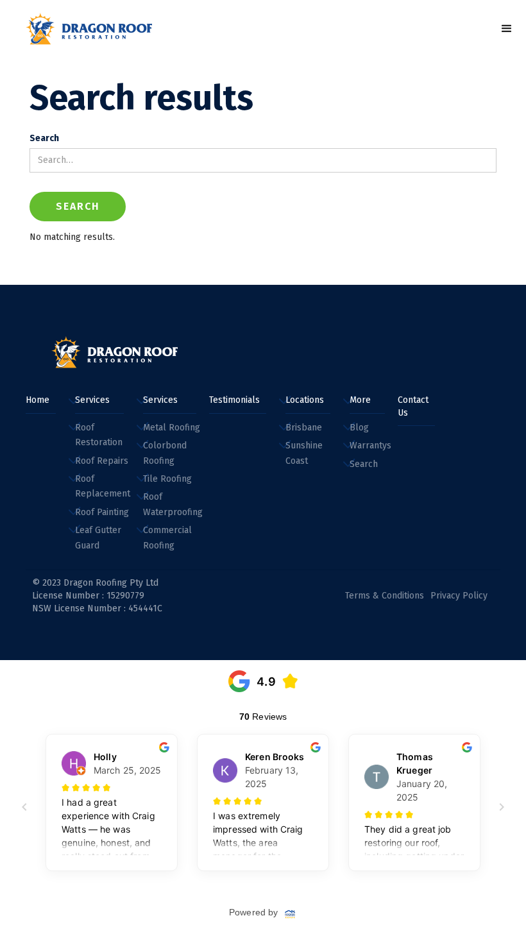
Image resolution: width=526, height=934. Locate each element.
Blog (359, 427)
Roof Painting (102, 512)
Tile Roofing (167, 478)
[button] (507, 29)
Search (44, 138)
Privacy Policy (459, 595)
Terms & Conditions (384, 595)
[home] (90, 29)
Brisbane (303, 427)
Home (37, 400)
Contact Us (413, 406)
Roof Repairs (101, 460)
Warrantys (370, 445)
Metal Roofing (171, 427)
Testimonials (234, 400)
